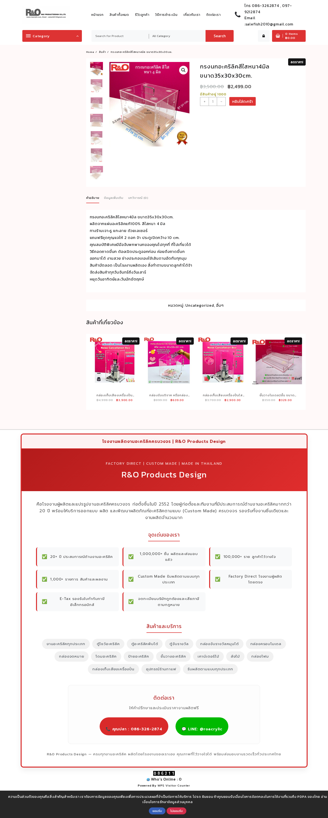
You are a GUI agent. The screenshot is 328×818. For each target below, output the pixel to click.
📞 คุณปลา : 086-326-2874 (134, 729)
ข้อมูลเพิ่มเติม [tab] (113, 197)
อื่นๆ (220, 305)
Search (220, 36)
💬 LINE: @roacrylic (202, 729)
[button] (183, 70)
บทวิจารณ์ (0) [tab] (138, 197)
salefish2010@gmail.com (269, 24)
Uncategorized (199, 305)
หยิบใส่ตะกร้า (242, 101)
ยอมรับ (157, 810)
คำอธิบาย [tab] (92, 197)
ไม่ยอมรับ (176, 810)
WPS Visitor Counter (174, 785)
